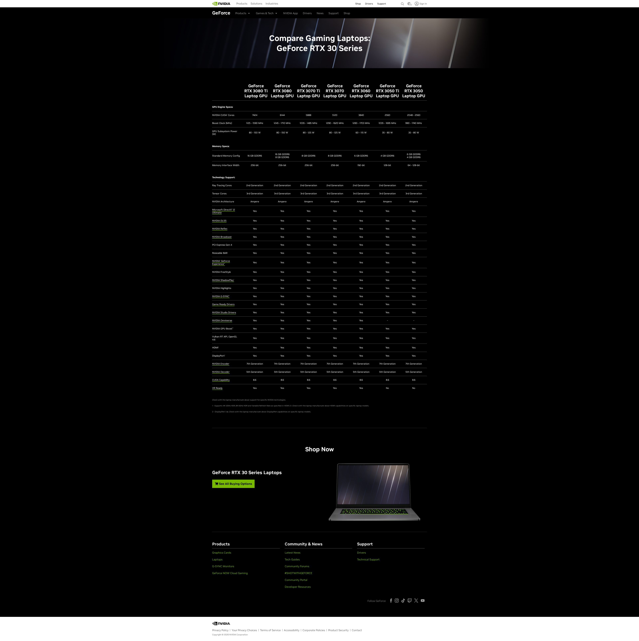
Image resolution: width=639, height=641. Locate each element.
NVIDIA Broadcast (222, 236)
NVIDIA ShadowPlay (223, 280)
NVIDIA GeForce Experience (221, 262)
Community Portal (296, 580)
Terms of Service (270, 630)
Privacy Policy (220, 630)
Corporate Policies (314, 630)
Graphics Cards (221, 552)
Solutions (256, 3)
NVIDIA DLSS (219, 220)
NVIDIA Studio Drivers (224, 312)
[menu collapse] (282, 3)
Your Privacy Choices (244, 630)
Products (241, 3)
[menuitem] (242, 3)
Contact (357, 630)
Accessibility (291, 630)
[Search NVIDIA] (403, 3)
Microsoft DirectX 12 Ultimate (223, 211)
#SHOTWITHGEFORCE (298, 573)
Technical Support (368, 559)
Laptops (217, 559)
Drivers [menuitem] (369, 3)
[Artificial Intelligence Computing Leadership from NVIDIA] (221, 3)
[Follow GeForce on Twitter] (416, 601)
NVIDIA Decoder (221, 371)
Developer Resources (298, 586)
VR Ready (217, 388)
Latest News (292, 552)
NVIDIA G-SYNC (220, 296)
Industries (272, 3)
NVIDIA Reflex (219, 228)
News (320, 13)
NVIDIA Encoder (220, 363)
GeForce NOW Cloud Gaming (230, 573)
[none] (403, 2)
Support (333, 13)
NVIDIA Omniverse (222, 320)
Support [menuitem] (381, 3)
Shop (347, 13)
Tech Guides (292, 559)
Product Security (338, 630)
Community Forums (297, 566)
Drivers (307, 13)
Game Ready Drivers (223, 304)
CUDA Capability (221, 379)
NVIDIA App (290, 13)
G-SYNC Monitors (223, 566)
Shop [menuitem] (358, 3)
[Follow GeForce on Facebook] (391, 601)
